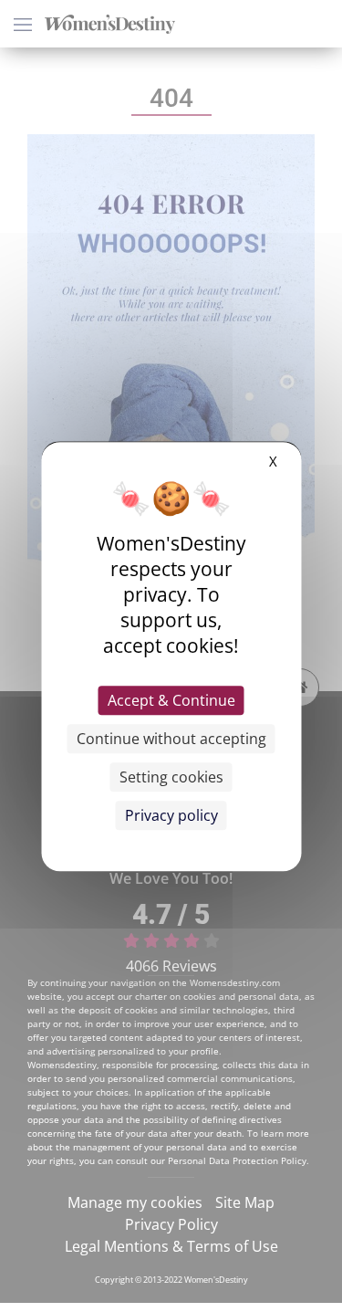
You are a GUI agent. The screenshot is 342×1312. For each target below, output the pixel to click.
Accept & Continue (171, 700)
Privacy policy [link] (171, 815)
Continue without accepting (171, 739)
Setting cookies (171, 777)
